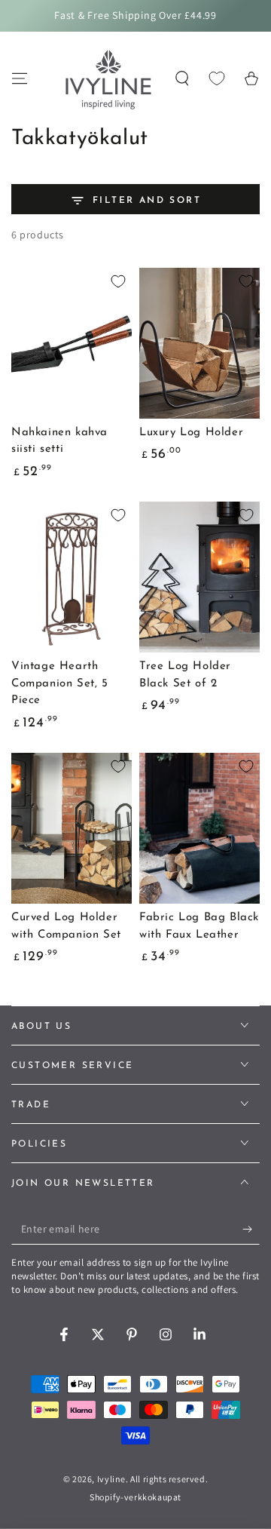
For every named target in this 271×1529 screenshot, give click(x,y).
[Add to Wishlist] (118, 281)
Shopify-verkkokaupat (135, 1497)
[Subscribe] (251, 1229)
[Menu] (19, 78)
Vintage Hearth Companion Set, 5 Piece (59, 683)
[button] (182, 78)
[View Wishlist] (216, 78)
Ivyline (111, 1478)
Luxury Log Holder (191, 432)
